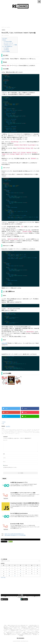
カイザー (8, 426)
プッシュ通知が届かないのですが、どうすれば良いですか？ (17, 630)
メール (4, 457)
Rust (3, 423)
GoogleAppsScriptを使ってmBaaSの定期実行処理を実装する (24, 503)
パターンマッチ (8, 43)
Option (6, 48)
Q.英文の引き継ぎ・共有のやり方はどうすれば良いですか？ (18, 626)
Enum (4, 40)
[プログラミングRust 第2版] (18, 383)
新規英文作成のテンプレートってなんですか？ (13, 633)
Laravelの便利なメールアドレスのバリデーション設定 (22, 492)
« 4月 (2, 577)
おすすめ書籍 (6, 51)
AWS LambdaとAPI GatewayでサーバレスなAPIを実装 (15, 535)
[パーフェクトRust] (11, 383)
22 (9, 573)
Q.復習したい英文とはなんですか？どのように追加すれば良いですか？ (18, 625)
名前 (4, 453)
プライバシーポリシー (30, 630)
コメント (5, 440)
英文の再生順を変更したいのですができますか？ (25, 634)
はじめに (4, 38)
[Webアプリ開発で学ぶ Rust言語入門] (5, 383)
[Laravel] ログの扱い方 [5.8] (16, 523)
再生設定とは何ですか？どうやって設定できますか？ (14, 632)
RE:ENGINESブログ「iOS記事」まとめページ (28, 627)
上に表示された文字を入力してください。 (10, 467)
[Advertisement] (20, 17)
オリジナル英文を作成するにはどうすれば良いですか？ (29, 628)
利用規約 (24, 632)
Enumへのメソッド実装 (10, 44)
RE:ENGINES (20, 638)
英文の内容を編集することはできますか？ (10, 634)
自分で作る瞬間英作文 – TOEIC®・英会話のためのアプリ (30, 633)
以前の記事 (4, 343)
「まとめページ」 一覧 (16, 628)
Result (6, 49)
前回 (3, 58)
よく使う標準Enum (7, 46)
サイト (4, 461)
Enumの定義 (8, 41)
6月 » (4, 577)
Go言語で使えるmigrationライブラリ (19, 482)
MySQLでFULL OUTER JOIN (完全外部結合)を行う (14, 533)
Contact (5, 625)
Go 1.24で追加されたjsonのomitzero (19, 513)
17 (20, 571)
